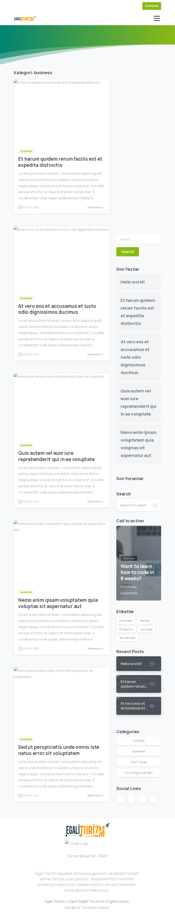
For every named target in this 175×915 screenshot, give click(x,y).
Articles (138, 741)
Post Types (139, 762)
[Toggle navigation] (157, 18)
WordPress (127, 638)
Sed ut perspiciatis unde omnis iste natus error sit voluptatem (58, 750)
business (125, 620)
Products (126, 629)
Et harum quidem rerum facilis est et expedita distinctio (60, 162)
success (147, 629)
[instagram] (31, 6)
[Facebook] (18, 6)
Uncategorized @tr (138, 773)
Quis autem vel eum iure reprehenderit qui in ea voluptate (56, 456)
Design (145, 620)
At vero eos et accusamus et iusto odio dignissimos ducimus (57, 309)
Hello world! (133, 282)
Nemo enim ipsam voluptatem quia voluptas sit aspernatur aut (58, 603)
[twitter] (24, 6)
